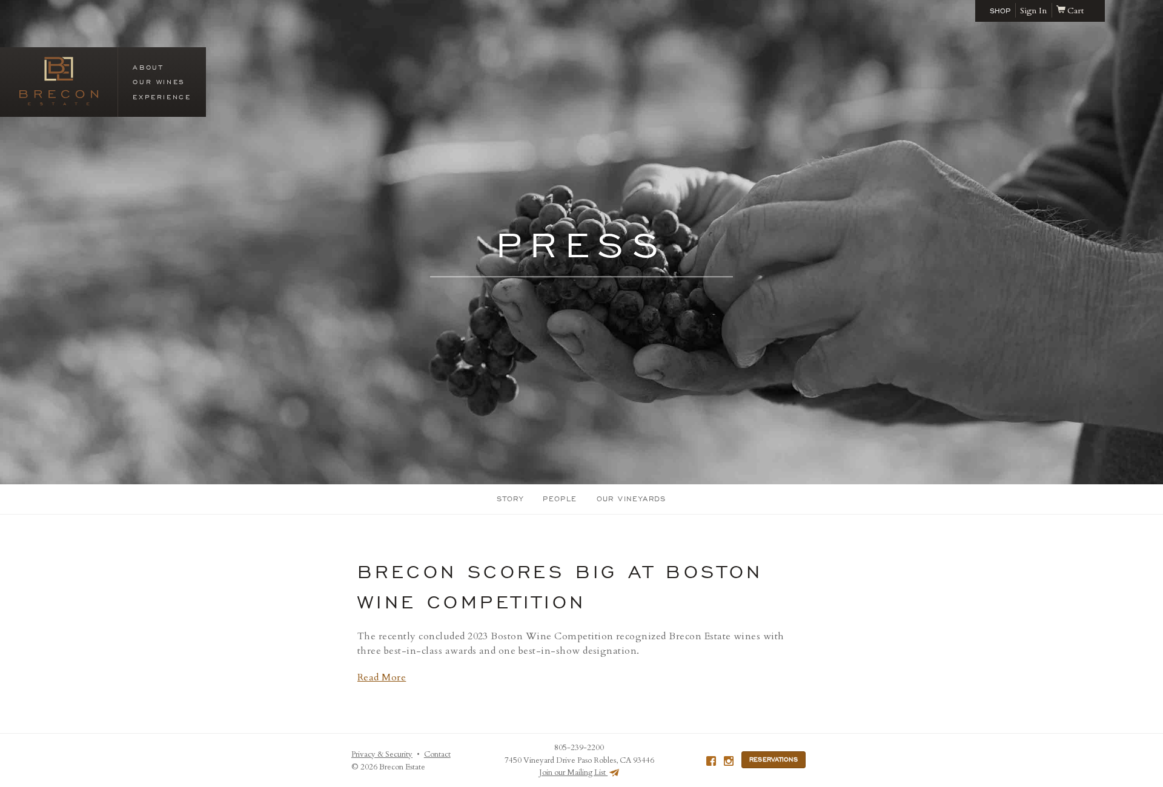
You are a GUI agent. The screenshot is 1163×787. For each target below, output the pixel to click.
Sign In (1033, 10)
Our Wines (159, 81)
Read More (381, 677)
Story (510, 499)
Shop (1000, 11)
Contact (437, 754)
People (560, 499)
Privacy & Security (382, 754)
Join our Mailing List (573, 772)
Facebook (711, 761)
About (148, 67)
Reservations (773, 760)
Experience (162, 97)
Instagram (729, 761)
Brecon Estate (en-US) (58, 81)
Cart (1075, 10)
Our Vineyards (631, 499)
